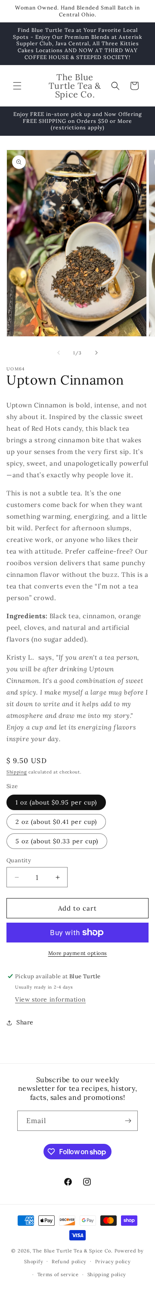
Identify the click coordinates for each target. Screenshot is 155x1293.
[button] (17, 85)
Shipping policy (107, 1274)
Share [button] (25, 1022)
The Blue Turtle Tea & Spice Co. (73, 1251)
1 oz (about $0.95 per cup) (56, 802)
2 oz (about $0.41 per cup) (56, 822)
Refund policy (69, 1262)
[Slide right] (96, 352)
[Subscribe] (127, 1121)
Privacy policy (113, 1262)
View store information (50, 999)
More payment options (77, 953)
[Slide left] (58, 352)
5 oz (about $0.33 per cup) (57, 841)
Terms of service (58, 1274)
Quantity (18, 860)
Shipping (16, 772)
